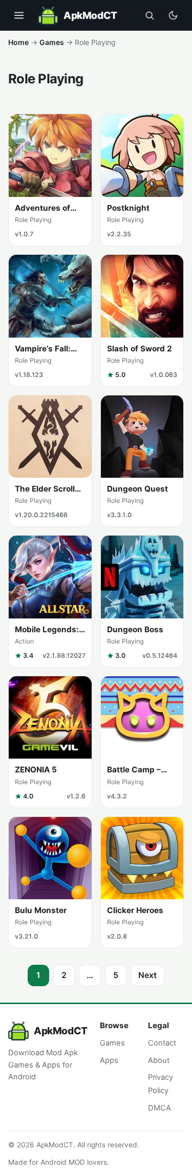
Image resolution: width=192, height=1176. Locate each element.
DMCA (159, 1108)
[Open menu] (19, 15)
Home (18, 42)
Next (147, 975)
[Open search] (149, 15)
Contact (162, 1043)
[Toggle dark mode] (173, 15)
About (158, 1060)
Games (51, 42)
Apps (109, 1060)
